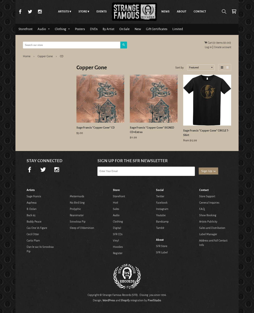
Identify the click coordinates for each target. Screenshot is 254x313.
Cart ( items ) (219, 42)
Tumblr (160, 227)
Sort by (179, 67)
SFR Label (162, 252)
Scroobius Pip (78, 221)
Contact (200, 11)
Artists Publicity (208, 221)
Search (224, 11)
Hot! (115, 202)
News (165, 11)
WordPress (108, 300)
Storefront (26, 29)
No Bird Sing (77, 202)
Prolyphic (75, 208)
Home (134, 11)
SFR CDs (118, 234)
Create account (222, 47)
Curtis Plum (33, 240)
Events (102, 11)
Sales (116, 208)
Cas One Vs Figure (37, 227)
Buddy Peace (34, 221)
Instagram (39, 11)
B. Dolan (31, 208)
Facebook (20, 11)
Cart (234, 11)
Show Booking (207, 215)
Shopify (125, 300)
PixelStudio (154, 300)
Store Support (207, 196)
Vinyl (116, 240)
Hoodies (118, 246)
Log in (208, 47)
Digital (117, 227)
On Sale (124, 29)
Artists (63, 11)
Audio (42, 29)
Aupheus (32, 202)
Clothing (61, 29)
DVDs (94, 29)
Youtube (161, 215)
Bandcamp (162, 221)
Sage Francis (34, 196)
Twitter (30, 11)
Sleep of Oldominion (82, 227)
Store (82, 11)
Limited (177, 29)
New (138, 29)
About (181, 11)
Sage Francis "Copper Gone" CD (95, 127)
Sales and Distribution (212, 227)
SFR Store (161, 246)
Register (118, 253)
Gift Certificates (156, 29)
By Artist (108, 29)
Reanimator (77, 215)
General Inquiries (209, 202)
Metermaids (77, 196)
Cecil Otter (33, 234)
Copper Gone (45, 56)
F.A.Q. (202, 208)
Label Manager (208, 234)
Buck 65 (31, 215)
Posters (80, 29)
